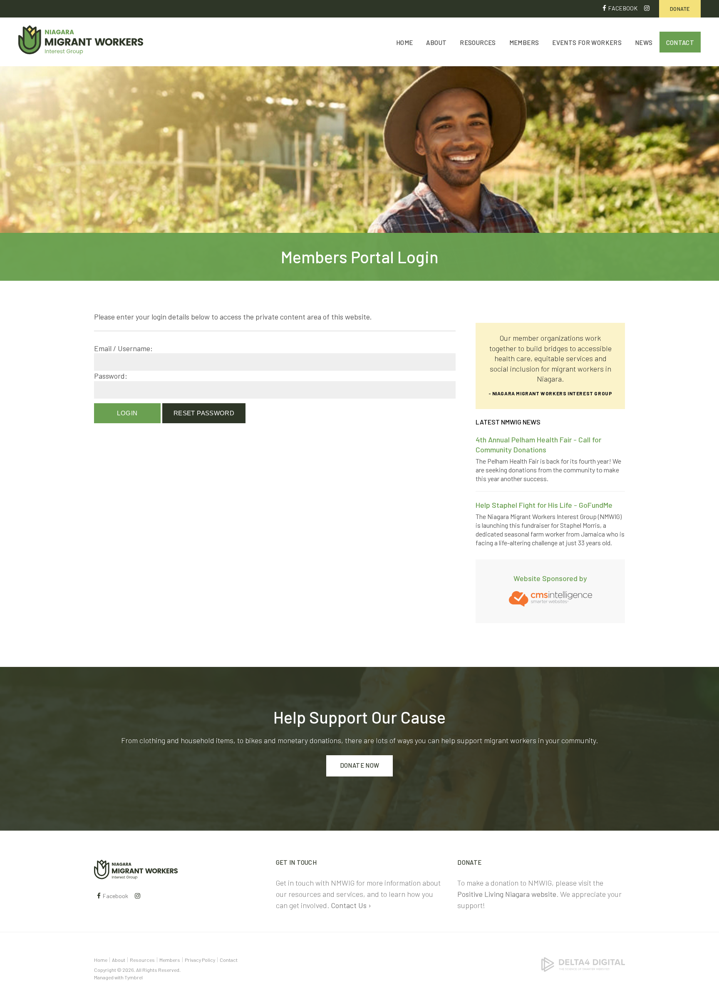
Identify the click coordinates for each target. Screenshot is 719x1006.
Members (524, 42)
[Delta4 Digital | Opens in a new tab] (583, 963)
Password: (110, 375)
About (436, 42)
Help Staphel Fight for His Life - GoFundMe (544, 504)
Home (404, 42)
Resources (478, 42)
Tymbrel (133, 977)
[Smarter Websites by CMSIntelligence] (550, 597)
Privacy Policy (200, 960)
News (644, 42)
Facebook (622, 8)
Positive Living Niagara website (506, 894)
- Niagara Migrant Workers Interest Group (550, 393)
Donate (680, 8)
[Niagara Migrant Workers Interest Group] (136, 868)
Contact (680, 42)
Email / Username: (123, 348)
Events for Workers (587, 42)
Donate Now (359, 765)
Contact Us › (351, 905)
